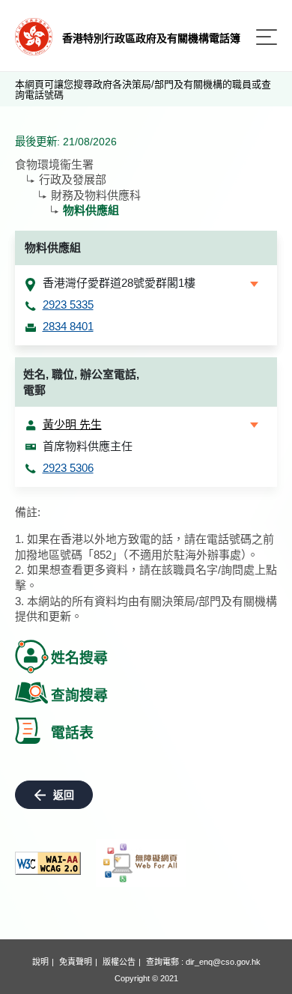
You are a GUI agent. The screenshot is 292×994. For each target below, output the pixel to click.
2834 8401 (68, 326)
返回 (63, 795)
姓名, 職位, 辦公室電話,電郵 (81, 382)
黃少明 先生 (72, 424)
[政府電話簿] (33, 35)
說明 (40, 961)
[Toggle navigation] (266, 37)
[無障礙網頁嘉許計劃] (141, 863)
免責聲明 (75, 961)
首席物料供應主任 (88, 446)
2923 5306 (68, 467)
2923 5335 (68, 304)
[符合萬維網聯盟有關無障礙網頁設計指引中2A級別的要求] (48, 863)
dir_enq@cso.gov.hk (223, 961)
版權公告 (119, 961)
